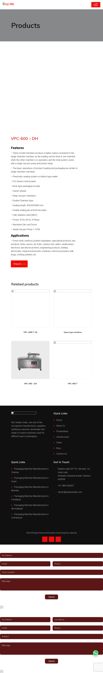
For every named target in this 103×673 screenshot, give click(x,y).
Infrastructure (62, 437)
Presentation (62, 431)
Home (59, 420)
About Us (60, 425)
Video (59, 442)
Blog (58, 448)
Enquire (17, 264)
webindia (73, 533)
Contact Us (61, 453)
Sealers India (54, 533)
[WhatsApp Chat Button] (95, 653)
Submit (51, 597)
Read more (28, 324)
